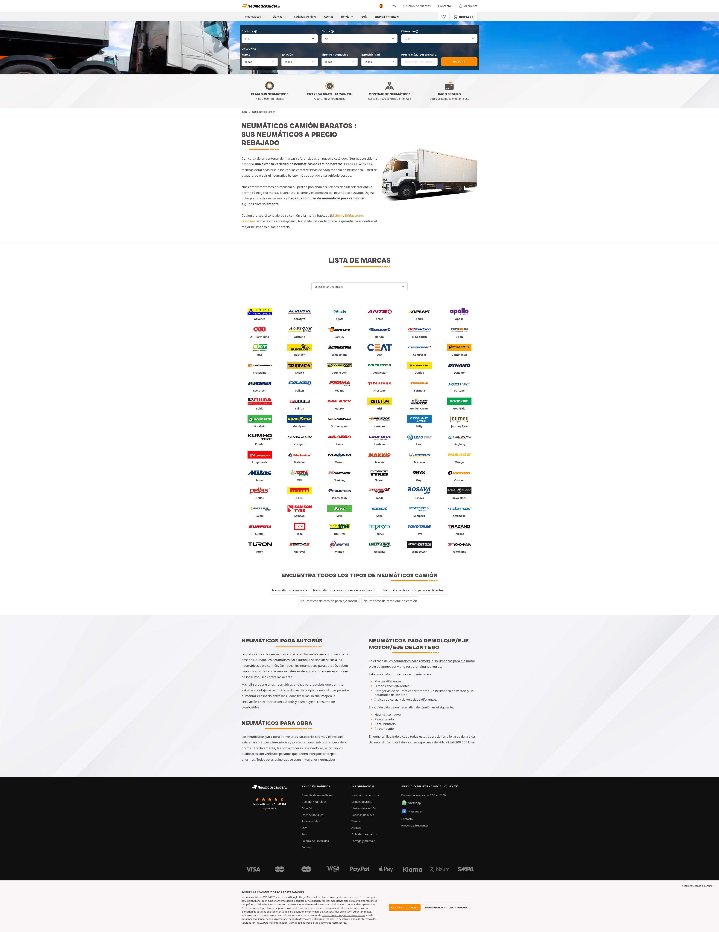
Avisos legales (310, 821)
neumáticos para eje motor (455, 661)
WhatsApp (414, 803)
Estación (287, 54)
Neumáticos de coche (365, 795)
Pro (393, 6)
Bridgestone (354, 215)
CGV (304, 827)
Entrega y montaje (387, 16)
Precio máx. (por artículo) (419, 54)
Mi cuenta (470, 6)
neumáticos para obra (263, 736)
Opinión (306, 808)
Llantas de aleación (363, 808)
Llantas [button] (278, 16)
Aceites (328, 16)
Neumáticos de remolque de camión (390, 601)
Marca (246, 54)
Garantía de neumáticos (316, 795)
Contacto (444, 6)
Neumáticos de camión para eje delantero (414, 590)
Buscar (459, 61)
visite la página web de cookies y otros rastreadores (317, 922)
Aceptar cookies (404, 907)
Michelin (337, 215)
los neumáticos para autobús (316, 665)
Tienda (345, 16)
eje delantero (381, 666)
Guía (364, 16)
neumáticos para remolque (413, 661)
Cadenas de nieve (305, 16)
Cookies (306, 847)
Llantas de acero (361, 801)
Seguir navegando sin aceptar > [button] (698, 885)
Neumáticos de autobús (289, 590)
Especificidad (370, 54)
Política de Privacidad (315, 841)
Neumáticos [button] (253, 16)
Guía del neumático (314, 801)
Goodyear (249, 221)
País (304, 834)
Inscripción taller (312, 815)
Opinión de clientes (417, 6)
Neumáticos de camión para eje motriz (328, 601)
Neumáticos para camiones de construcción (345, 590)
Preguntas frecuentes (415, 825)
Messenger (415, 811)
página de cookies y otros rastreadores (343, 915)
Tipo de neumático (334, 54)
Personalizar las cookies (446, 907)
